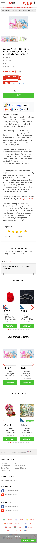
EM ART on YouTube (11, 495)
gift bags (21, 199)
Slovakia (28, 531)
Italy (9, 531)
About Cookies (5, 470)
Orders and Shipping (20, 468)
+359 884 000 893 (29, 7)
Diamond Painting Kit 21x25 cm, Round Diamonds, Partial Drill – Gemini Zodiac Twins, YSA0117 (10, 374)
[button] (8, 329)
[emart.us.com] (10, 3)
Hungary (19, 527)
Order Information (19, 466)
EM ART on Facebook (11, 491)
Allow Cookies (28, 541)
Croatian (30, 523)
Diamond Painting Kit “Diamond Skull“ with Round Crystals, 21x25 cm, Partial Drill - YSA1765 (10, 430)
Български (9, 520)
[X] (2, 536)
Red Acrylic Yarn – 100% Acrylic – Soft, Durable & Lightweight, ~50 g (10, 317)
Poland (18, 531)
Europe (30, 527)
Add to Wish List (9, 66)
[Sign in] (28, 3)
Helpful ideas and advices (9, 480)
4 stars (21, 231)
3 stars (17, 231)
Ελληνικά (21, 520)
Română (31, 520)
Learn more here (15, 538)
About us (4, 463)
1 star (9, 231)
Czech (10, 527)
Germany (9, 523)
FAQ (15, 463)
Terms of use (5, 468)
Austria (20, 523)
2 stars (13, 231)
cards (31, 199)
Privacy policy (5, 466)
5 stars (25, 231)
